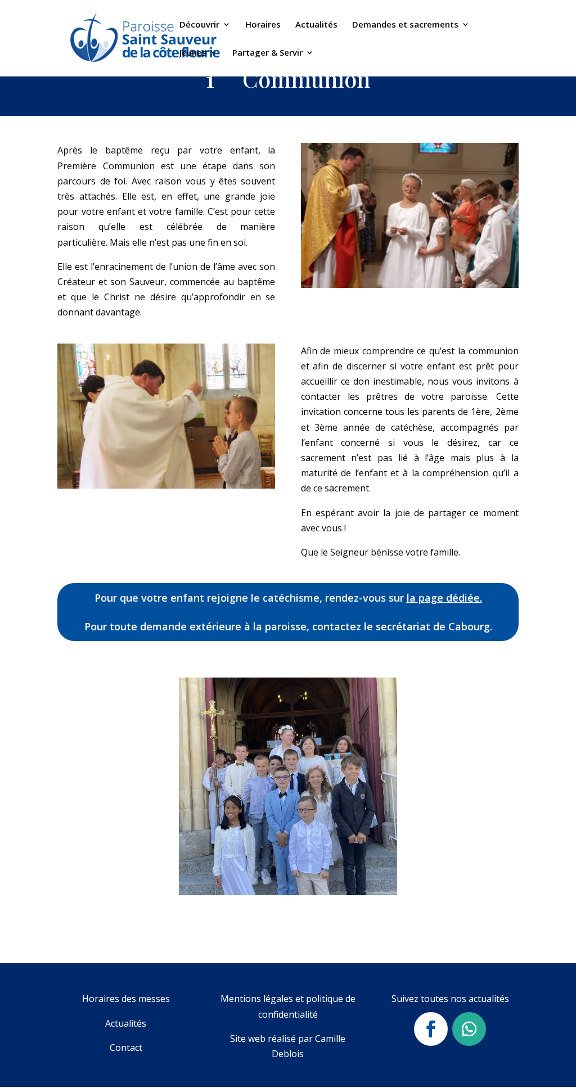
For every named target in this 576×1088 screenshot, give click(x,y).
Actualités (316, 25)
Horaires (263, 25)
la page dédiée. (444, 597)
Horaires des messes (126, 998)
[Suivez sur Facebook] (431, 1029)
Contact (126, 1047)
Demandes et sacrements (405, 25)
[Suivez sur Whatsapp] (469, 1029)
